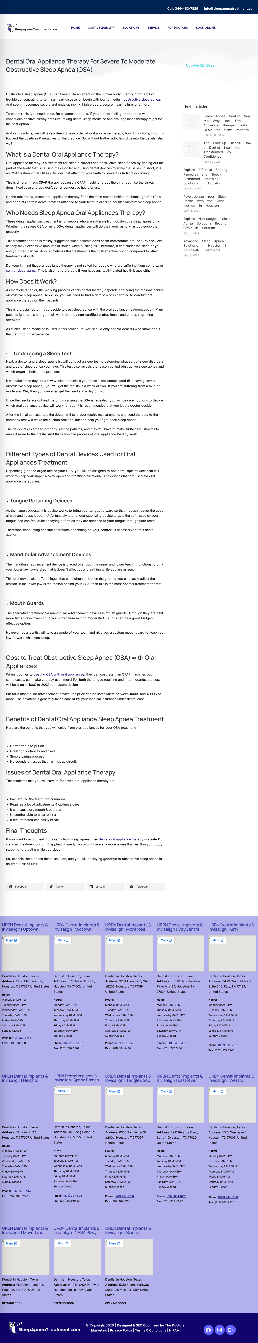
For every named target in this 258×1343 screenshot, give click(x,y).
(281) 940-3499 (176, 1043)
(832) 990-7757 (228, 1045)
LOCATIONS (131, 27)
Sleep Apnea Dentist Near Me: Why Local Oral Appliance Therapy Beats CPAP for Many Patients (227, 123)
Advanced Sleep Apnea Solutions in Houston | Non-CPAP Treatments (204, 245)
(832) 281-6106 (72, 1195)
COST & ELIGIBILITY (101, 27)
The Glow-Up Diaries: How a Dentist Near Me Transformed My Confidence (227, 150)
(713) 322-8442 (21, 1037)
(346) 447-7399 (228, 1197)
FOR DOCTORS (178, 27)
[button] (25, 887)
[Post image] (191, 122)
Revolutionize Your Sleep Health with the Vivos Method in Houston (204, 201)
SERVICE (154, 27)
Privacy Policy (121, 1330)
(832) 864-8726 (176, 1196)
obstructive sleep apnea (142, 99)
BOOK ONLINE (206, 27)
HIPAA (174, 1330)
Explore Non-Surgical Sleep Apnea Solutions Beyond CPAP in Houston (206, 223)
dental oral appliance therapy (121, 839)
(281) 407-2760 (124, 1196)
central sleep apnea (21, 270)
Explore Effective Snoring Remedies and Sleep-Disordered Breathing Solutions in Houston (205, 176)
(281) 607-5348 (124, 1043)
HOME (75, 27)
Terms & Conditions (150, 1330)
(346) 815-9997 (73, 1043)
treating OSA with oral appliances (59, 674)
